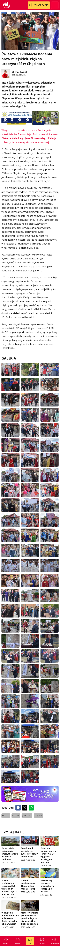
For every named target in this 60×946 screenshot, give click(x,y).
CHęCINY (38, 815)
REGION (15, 815)
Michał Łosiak (20, 72)
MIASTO (5, 815)
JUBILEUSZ (26, 815)
